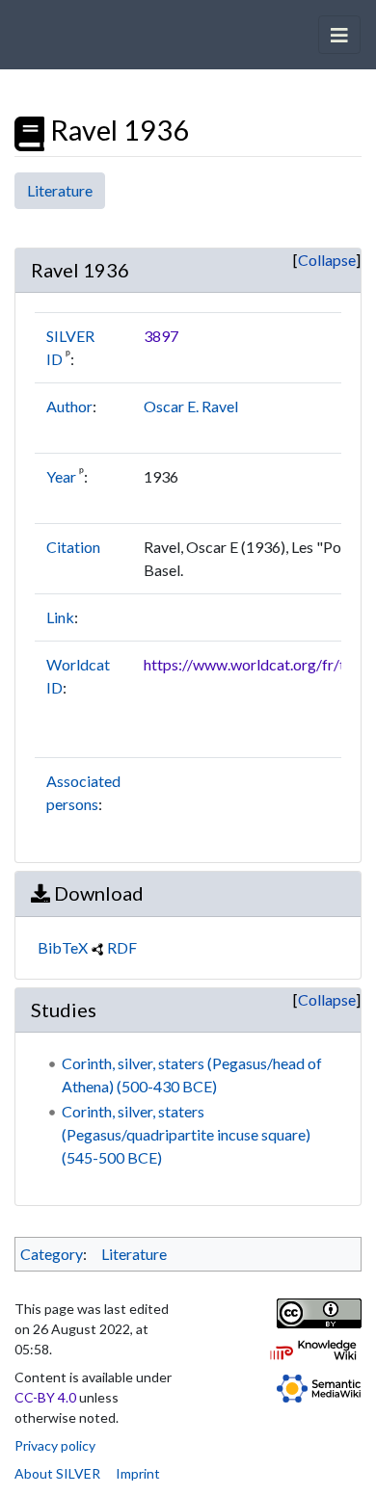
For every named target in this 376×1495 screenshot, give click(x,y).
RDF (122, 947)
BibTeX (63, 947)
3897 (161, 336)
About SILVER (57, 1473)
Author (69, 406)
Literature (60, 190)
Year (61, 476)
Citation (73, 547)
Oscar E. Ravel (191, 406)
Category (51, 1254)
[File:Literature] (29, 130)
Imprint (138, 1473)
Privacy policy (54, 1445)
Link (60, 617)
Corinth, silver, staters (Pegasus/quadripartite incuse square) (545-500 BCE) (186, 1134)
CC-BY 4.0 (45, 1397)
